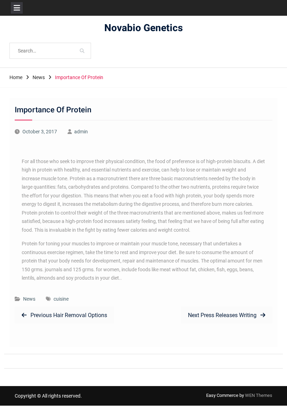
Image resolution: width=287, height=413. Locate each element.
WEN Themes (258, 395)
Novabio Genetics (143, 28)
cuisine (61, 299)
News (29, 299)
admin (81, 131)
